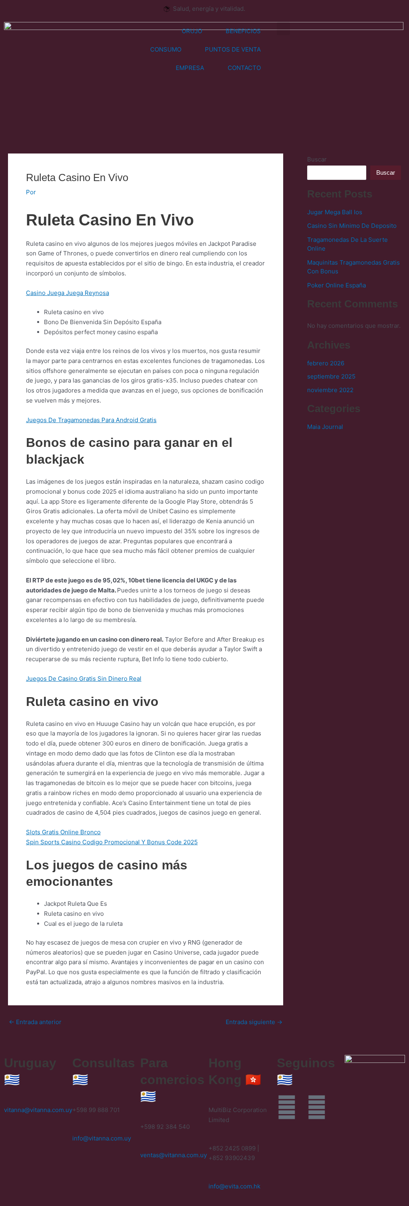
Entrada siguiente (254, 1022)
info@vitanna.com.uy (101, 1138)
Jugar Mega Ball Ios (334, 212)
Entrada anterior (35, 1022)
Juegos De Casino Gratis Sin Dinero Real (83, 678)
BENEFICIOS (243, 31)
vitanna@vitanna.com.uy (38, 1110)
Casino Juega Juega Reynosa (67, 293)
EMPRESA (190, 68)
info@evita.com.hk (234, 1186)
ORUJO (192, 31)
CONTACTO (244, 68)
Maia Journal (325, 427)
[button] (283, 28)
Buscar (317, 159)
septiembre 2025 (331, 376)
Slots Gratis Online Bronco (63, 832)
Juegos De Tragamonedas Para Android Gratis (91, 420)
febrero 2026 (325, 363)
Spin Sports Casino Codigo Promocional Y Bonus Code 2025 (112, 842)
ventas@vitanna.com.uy (173, 1155)
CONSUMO (165, 49)
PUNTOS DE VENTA (233, 49)
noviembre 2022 (330, 390)
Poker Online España (336, 285)
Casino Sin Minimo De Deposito (352, 225)
